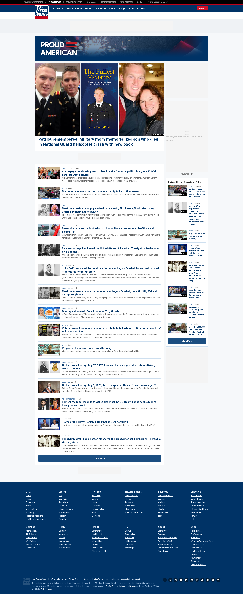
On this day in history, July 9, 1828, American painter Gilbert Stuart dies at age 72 (109, 385)
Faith (193, 519)
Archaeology (31, 531)
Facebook (165, 580)
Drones (62, 537)
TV (126, 527)
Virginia (65, 325)
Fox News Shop (197, 544)
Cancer (95, 544)
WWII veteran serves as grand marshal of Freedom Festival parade (196, 312)
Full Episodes (130, 541)
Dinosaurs (30, 548)
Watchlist (162, 506)
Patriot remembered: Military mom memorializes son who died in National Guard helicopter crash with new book (98, 142)
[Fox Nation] (91, 2)
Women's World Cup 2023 (202, 541)
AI (137, 8)
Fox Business (196, 531)
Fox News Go (196, 548)
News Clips (129, 548)
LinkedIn (192, 580)
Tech (160, 516)
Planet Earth (31, 537)
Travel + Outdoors (199, 502)
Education (30, 502)
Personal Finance (165, 495)
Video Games (65, 544)
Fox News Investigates (36, 519)
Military (29, 499)
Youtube (181, 580)
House (94, 502)
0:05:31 (183, 253)
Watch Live (129, 537)
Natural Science (33, 544)
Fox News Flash (68, 399)
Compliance (163, 551)
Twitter (170, 580)
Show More (99, 458)
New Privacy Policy (55, 579)
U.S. (53, 8)
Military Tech (64, 548)
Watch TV (202, 8)
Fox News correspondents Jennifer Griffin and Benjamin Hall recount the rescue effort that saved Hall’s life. (109, 425)
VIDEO (64, 188)
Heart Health (97, 548)
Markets (161, 502)
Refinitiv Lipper (46, 589)
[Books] (158, 2)
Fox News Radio (198, 551)
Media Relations (165, 544)
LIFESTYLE (66, 168)
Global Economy (66, 509)
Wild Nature (31, 541)
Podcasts (195, 561)
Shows (128, 531)
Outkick (194, 554)
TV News (129, 502)
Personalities (130, 534)
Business (163, 491)
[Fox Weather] (126, 2)
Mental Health (98, 541)
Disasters (63, 506)
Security (62, 531)
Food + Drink (196, 495)
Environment (64, 512)
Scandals (63, 519)
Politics (61, 8)
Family (194, 516)
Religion (62, 516)
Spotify (213, 580)
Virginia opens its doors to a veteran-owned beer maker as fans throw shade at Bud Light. (101, 351)
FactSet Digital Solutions (115, 586)
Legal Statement (132, 586)
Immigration (31, 509)
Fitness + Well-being (199, 509)
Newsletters (196, 558)
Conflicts (63, 499)
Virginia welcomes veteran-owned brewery (87, 348)
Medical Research (100, 537)
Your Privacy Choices (73, 579)
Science (30, 527)
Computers (64, 541)
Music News (130, 506)
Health (96, 527)
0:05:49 (183, 295)
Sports (112, 8)
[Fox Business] (74, 2)
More (143, 8)
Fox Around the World (167, 537)
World (70, 8)
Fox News (42, 12)
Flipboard (186, 580)
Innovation (63, 534)
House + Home (197, 506)
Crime (28, 495)
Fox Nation (195, 537)
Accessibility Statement (130, 579)
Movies (128, 499)
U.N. (60, 495)
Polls (94, 512)
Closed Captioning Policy (93, 579)
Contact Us (163, 531)
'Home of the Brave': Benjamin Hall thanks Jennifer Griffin (95, 421)
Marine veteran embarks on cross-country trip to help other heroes (101, 191)
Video (131, 8)
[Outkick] (140, 2)
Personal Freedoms (34, 516)
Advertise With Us (166, 541)
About (161, 527)
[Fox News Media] (55, 2)
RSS (202, 580)
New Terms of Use (39, 579)
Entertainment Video (134, 512)
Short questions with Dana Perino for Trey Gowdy (90, 311)
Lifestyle (122, 8)
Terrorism (63, 502)
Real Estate (163, 512)
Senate (95, 499)
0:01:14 (183, 271)
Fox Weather (196, 534)
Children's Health (99, 551)
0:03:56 (183, 239)
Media (88, 8)
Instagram (176, 580)
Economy (30, 512)
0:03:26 (183, 194)
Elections (96, 516)
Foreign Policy (98, 509)
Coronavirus (97, 531)
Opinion (78, 8)
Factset (79, 586)
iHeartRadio (218, 580)
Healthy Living (98, 534)
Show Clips (130, 544)
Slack (197, 580)
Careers (161, 534)
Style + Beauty (197, 512)
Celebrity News (131, 495)
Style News (130, 509)
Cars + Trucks (197, 499)
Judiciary (96, 506)
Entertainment (100, 8)
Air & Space (31, 534)
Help (106, 579)
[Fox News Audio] (108, 2)
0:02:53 (183, 332)
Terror (28, 506)
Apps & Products (198, 564)
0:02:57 (183, 312)
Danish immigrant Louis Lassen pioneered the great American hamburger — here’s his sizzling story (197, 273)
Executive (96, 495)
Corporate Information (168, 548)
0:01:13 (183, 211)
